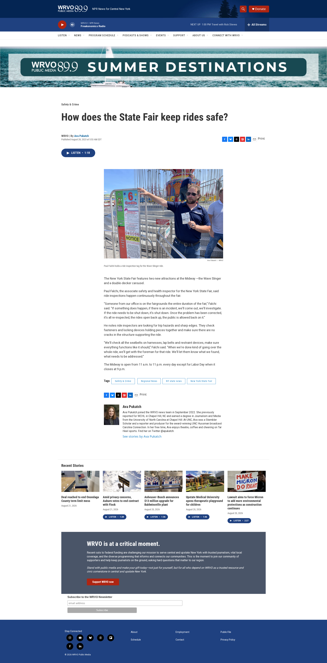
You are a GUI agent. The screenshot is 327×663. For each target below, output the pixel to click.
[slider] (77, 24)
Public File (226, 632)
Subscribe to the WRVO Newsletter (89, 597)
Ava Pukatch (81, 136)
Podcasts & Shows (136, 35)
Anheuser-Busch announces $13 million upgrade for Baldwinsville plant (161, 500)
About (134, 632)
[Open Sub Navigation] (69, 35)
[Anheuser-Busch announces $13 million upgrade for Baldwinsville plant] (163, 481)
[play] (62, 25)
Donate (260, 9)
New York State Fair (201, 381)
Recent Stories (72, 465)
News (77, 35)
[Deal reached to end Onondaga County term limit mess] (80, 481)
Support (179, 35)
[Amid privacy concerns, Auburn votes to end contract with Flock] (122, 481)
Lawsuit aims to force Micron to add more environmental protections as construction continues (245, 502)
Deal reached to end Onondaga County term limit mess (80, 499)
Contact (180, 639)
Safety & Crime (70, 104)
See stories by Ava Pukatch (142, 436)
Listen (62, 35)
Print (261, 138)
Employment (182, 632)
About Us (198, 35)
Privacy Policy (228, 639)
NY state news (174, 381)
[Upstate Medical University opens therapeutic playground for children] (205, 481)
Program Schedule (102, 35)
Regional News (149, 381)
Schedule (136, 639)
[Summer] (163, 67)
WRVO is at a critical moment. (123, 543)
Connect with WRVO (226, 35)
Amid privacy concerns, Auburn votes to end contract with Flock (121, 500)
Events (161, 35)
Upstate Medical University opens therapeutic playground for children (204, 500)
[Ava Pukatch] (111, 415)
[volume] (72, 25)
